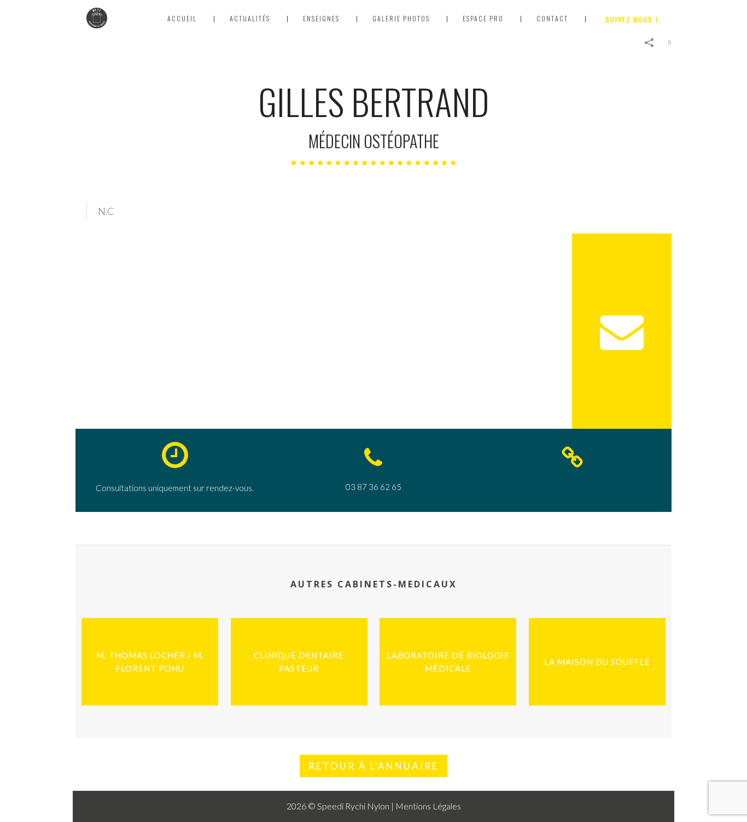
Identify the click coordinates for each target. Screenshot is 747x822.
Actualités (250, 18)
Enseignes (321, 18)
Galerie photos (401, 18)
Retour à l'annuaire (373, 766)
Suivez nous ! (631, 19)
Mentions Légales (428, 806)
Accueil (182, 18)
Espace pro (483, 18)
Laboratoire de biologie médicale (445, 664)
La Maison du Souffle (599, 664)
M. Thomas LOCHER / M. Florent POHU (152, 664)
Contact (552, 18)
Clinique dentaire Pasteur (302, 664)
